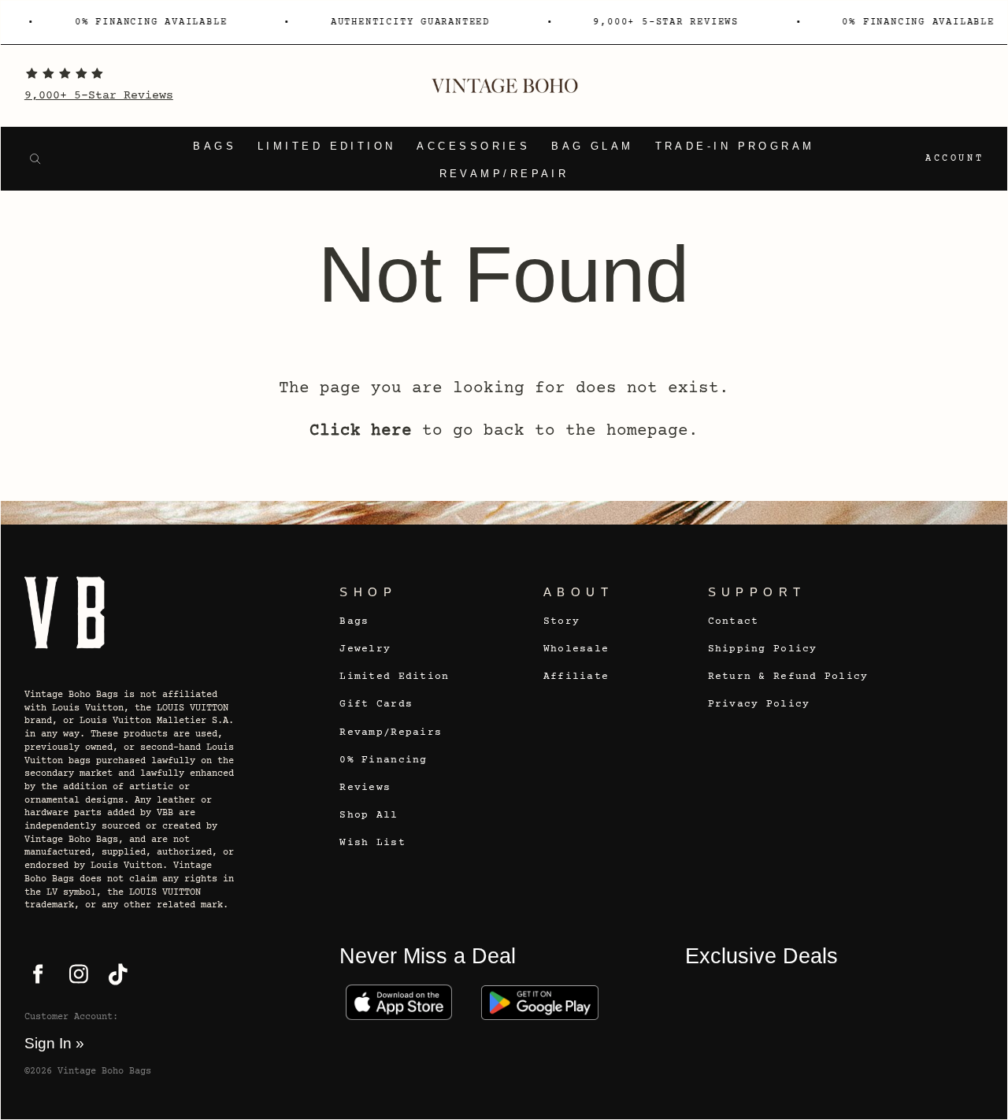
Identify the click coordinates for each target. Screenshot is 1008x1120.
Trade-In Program (735, 146)
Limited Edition (327, 146)
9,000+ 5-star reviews (662, 22)
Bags (214, 146)
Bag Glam (592, 146)
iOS (398, 1002)
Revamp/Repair (504, 174)
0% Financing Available (147, 22)
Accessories (473, 146)
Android (539, 1002)
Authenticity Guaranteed (406, 22)
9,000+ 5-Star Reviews (98, 95)
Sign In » (54, 1043)
